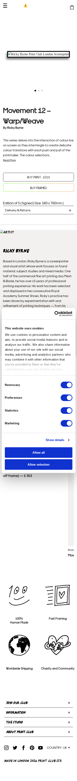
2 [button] (38, 90)
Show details (55, 440)
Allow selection (38, 464)
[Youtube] (40, 748)
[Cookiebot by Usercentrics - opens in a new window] (54, 313)
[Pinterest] (32, 748)
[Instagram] (6, 748)
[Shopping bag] (72, 7)
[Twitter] (15, 748)
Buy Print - (38, 177)
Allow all (38, 452)
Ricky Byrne (15, 127)
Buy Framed (38, 188)
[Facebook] (23, 748)
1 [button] (35, 90)
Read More (9, 160)
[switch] (66, 397)
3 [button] (42, 90)
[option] (38, 54)
